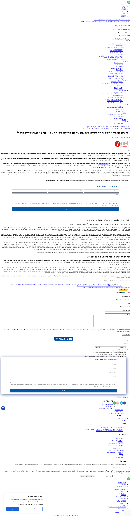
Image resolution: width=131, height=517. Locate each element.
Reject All (24, 509)
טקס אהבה (119, 70)
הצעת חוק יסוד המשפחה (115, 114)
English (124, 8)
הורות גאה (123, 503)
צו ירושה (123, 495)
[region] (25, 503)
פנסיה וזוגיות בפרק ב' (116, 87)
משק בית (30, 284)
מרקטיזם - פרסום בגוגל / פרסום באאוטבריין (65, 515)
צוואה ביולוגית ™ (117, 95)
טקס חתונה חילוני (121, 496)
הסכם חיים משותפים (116, 51)
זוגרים (74, 284)
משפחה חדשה (38, 284)
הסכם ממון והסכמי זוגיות (106, 408)
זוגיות (124, 61)
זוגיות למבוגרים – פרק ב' (119, 80)
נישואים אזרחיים (118, 66)
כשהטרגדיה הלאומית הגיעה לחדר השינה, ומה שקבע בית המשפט (104, 429)
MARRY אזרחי (118, 448)
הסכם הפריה (119, 54)
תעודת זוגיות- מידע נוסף (116, 78)
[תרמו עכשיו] (63, 340)
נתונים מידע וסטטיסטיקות (115, 452)
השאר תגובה (14, 284)
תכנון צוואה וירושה (117, 92)
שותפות (20, 284)
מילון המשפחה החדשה (116, 450)
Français (123, 16)
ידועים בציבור (119, 64)
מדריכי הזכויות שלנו (107, 404)
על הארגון (120, 106)
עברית (124, 6)
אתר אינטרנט (126, 310)
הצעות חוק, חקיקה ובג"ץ (115, 445)
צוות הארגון (119, 111)
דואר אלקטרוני (126, 307)
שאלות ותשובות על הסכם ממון (117, 507)
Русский (123, 13)
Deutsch (123, 9)
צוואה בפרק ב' (118, 85)
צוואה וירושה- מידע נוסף (115, 102)
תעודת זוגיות (109, 406)
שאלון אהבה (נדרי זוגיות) (115, 71)
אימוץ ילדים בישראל (120, 489)
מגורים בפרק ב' (118, 89)
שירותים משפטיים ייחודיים (115, 108)
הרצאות (124, 420)
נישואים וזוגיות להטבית (119, 488)
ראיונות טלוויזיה (118, 116)
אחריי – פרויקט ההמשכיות (115, 97)
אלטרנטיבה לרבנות (117, 68)
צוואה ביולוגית (118, 411)
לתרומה (124, 120)
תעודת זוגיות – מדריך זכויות (115, 75)
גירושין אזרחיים (121, 493)
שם (129, 303)
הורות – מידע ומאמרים (116, 413)
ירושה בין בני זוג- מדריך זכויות (114, 99)
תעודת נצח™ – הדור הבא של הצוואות (111, 94)
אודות (124, 104)
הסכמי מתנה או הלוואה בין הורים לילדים (111, 56)
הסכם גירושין (122, 498)
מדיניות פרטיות (118, 123)
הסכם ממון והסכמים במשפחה (117, 44)
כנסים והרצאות (118, 447)
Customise (37, 509)
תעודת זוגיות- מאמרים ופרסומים (113, 73)
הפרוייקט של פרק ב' (117, 82)
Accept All (12, 509)
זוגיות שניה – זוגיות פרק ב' (115, 76)
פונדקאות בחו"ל (121, 502)
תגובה (128, 314)
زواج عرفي (122, 11)
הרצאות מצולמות (118, 118)
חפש (124, 344)
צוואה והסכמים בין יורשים (115, 52)
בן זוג (85, 284)
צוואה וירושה (122, 90)
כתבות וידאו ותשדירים (116, 443)
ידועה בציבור (60, 284)
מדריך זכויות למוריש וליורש (115, 101)
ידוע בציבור (68, 284)
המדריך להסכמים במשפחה (115, 59)
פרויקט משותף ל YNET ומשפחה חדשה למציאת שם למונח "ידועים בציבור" (107, 126)
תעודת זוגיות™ (118, 63)
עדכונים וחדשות (106, 284)
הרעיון (124, 113)
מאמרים (120, 442)
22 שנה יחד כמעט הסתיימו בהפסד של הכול (110, 427)
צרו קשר (123, 121)
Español (124, 15)
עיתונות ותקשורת (96, 284)
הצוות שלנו (123, 491)
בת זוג (82, 284)
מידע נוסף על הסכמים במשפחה (113, 58)
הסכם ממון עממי (118, 49)
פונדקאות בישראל (121, 500)
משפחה (45, 284)
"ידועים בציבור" (103, 164)
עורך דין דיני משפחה (120, 512)
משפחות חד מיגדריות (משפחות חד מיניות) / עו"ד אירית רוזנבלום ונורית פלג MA (106, 128)
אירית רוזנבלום (118, 109)
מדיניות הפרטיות (118, 457)
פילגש (25, 284)
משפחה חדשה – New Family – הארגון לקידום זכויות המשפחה (112, 20)
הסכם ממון (119, 45)
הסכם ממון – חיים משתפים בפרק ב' (112, 83)
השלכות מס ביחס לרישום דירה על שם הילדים (109, 431)
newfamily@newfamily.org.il (121, 39)
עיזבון (124, 505)
